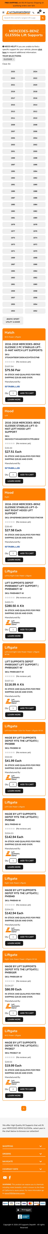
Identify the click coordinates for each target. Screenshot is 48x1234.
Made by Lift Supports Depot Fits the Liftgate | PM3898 (21, 741)
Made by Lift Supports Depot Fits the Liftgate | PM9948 (21, 817)
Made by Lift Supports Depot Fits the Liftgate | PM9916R (21, 969)
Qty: (7, 393)
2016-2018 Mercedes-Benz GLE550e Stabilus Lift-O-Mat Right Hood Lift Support (22, 509)
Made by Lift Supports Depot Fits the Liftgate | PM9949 (21, 893)
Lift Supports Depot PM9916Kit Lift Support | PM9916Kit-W (21, 664)
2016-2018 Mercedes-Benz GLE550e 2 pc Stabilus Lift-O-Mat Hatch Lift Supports (23, 347)
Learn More (14, 399)
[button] (38, 12)
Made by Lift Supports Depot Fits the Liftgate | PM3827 (21, 1045)
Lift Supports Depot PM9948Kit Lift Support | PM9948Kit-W (21, 586)
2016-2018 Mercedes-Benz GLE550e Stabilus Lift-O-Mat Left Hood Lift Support (22, 427)
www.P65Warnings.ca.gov (15, 1193)
